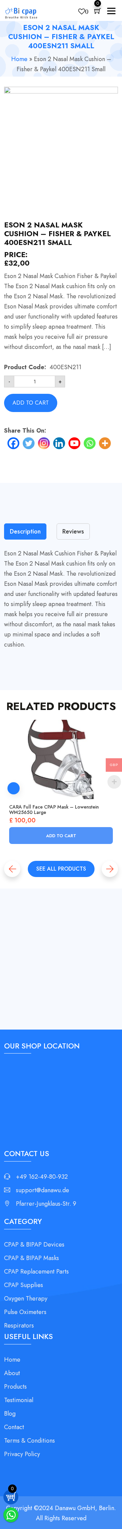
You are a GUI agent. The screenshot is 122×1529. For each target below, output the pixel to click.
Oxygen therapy (25, 1298)
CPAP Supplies (23, 1285)
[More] (105, 443)
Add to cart (31, 403)
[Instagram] (44, 443)
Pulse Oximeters (25, 1312)
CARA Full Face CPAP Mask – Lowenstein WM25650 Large (54, 809)
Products (15, 1386)
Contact (14, 1427)
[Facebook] (13, 443)
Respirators (19, 1325)
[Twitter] (29, 443)
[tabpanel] (61, 599)
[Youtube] (74, 443)
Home (19, 59)
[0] (97, 11)
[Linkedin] (59, 443)
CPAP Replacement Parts (36, 1271)
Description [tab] (25, 531)
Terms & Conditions (29, 1440)
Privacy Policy (22, 1454)
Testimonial (18, 1400)
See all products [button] (61, 869)
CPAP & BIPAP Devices (34, 1244)
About (12, 1373)
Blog (10, 1413)
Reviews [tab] (73, 531)
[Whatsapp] (90, 443)
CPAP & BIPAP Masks (31, 1258)
